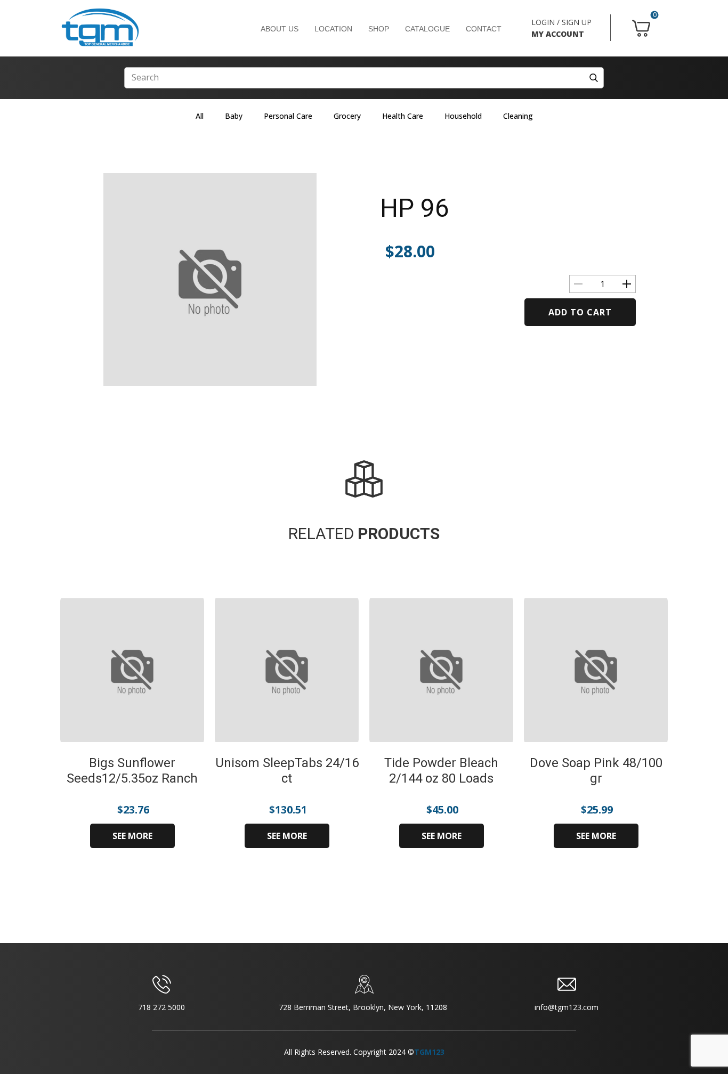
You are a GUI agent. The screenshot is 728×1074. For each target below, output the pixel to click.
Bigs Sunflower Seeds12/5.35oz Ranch (132, 770)
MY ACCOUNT (557, 34)
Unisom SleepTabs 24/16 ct (287, 770)
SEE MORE (132, 836)
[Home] (100, 27)
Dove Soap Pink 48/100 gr (596, 770)
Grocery (347, 116)
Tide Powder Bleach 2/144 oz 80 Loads (441, 770)
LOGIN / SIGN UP (561, 22)
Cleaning (518, 116)
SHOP (378, 29)
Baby (233, 116)
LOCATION (333, 29)
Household (463, 116)
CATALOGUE (427, 29)
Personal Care (288, 116)
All (200, 116)
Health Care (402, 116)
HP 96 (414, 208)
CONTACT (483, 29)
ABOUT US (279, 29)
